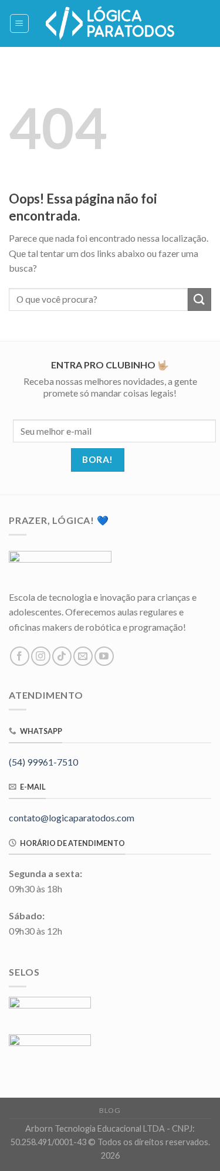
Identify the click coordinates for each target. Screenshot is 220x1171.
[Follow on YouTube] (104, 656)
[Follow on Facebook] (19, 656)
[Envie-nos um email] (83, 656)
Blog (109, 1110)
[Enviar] (199, 299)
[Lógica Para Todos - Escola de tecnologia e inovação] (110, 23)
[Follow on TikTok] (62, 656)
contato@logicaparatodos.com (71, 817)
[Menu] (19, 23)
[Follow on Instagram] (40, 656)
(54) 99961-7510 (43, 761)
